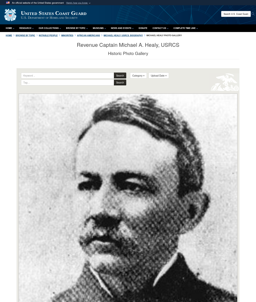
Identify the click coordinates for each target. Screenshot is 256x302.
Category (137, 75)
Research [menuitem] (25, 28)
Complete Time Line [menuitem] (184, 28)
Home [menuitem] (9, 28)
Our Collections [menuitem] (49, 28)
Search (120, 75)
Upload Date (158, 75)
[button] (78, 3)
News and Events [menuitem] (121, 28)
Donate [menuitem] (143, 28)
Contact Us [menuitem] (159, 28)
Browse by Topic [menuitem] (76, 28)
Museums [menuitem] (98, 28)
